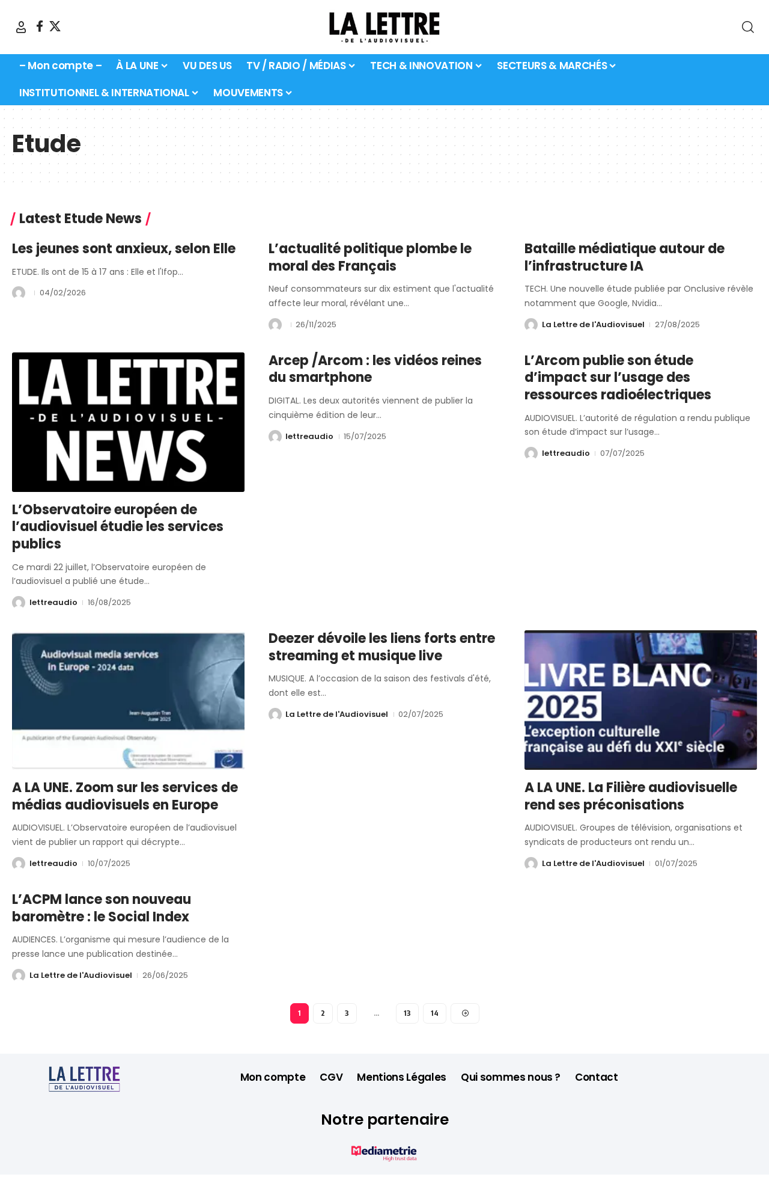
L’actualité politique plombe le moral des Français (370, 257)
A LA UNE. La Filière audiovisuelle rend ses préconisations (630, 796)
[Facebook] (39, 26)
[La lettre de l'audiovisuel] (384, 27)
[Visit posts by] (18, 293)
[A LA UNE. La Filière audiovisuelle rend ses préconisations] (640, 700)
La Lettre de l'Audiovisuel (593, 324)
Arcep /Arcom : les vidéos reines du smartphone (375, 369)
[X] (55, 26)
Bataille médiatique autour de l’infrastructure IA (624, 257)
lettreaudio (53, 602)
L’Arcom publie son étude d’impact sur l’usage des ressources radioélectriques (617, 377)
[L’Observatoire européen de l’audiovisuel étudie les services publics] (128, 422)
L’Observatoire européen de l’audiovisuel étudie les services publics (117, 526)
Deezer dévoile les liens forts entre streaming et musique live (382, 647)
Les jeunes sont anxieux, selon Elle (124, 248)
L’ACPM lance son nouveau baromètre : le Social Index (101, 908)
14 (435, 1013)
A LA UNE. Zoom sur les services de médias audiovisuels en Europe (125, 796)
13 (407, 1013)
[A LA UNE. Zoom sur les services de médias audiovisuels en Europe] (128, 700)
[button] (21, 27)
